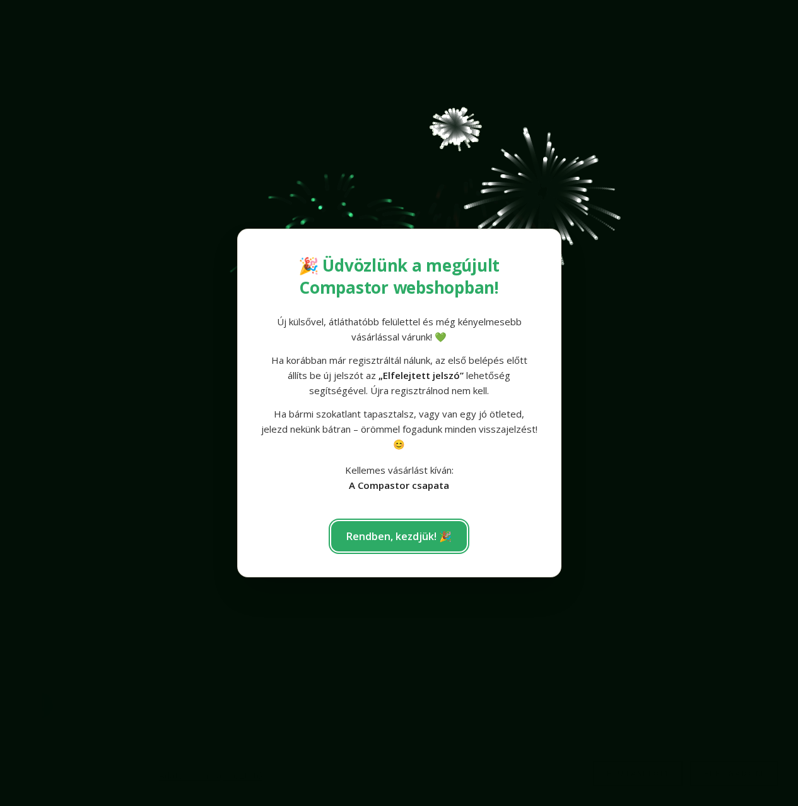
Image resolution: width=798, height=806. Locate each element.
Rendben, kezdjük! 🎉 (399, 536)
